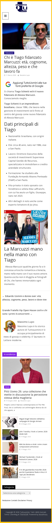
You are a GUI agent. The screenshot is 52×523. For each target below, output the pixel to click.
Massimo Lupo (25, 75)
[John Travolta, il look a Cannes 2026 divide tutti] (10, 430)
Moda (7, 387)
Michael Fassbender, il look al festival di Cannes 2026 (30, 458)
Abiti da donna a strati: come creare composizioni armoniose (33, 445)
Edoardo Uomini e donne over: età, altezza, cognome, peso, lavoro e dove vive (24, 298)
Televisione (9, 53)
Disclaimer (22, 500)
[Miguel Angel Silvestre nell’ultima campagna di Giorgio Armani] (10, 418)
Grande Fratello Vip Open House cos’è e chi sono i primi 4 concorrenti (24, 312)
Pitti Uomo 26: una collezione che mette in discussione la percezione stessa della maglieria (25, 395)
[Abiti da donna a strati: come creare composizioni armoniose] (10, 443)
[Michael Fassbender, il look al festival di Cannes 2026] (10, 456)
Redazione (6, 500)
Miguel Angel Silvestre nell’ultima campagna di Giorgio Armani (32, 420)
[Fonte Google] (26, 84)
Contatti (14, 500)
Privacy (29, 500)
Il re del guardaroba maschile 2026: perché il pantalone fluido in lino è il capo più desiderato (33, 472)
